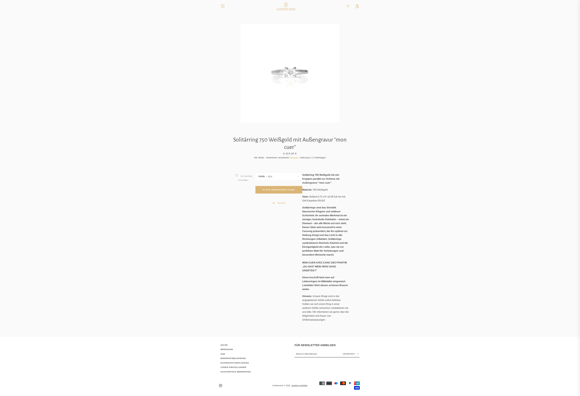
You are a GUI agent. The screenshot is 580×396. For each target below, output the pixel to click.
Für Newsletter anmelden (315, 345)
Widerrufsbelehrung (233, 358)
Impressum (227, 349)
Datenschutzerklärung (235, 363)
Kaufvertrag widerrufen (236, 372)
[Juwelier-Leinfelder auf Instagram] (220, 385)
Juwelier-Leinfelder (299, 385)
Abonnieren (349, 354)
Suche (224, 345)
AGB (223, 354)
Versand (294, 157)
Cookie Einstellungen (233, 367)
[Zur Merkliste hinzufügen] (236, 175)
